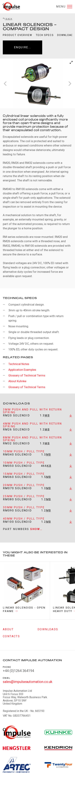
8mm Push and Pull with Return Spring (32, 439)
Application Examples (22, 369)
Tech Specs (45, 35)
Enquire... (22, 47)
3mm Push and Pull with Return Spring (32, 411)
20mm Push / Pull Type (23, 485)
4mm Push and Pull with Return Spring (32, 425)
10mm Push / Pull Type (23, 451)
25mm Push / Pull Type (23, 496)
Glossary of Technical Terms (26, 375)
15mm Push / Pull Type (23, 473)
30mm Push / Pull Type (23, 507)
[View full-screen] (71, 62)
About (8, 629)
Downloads (48, 629)
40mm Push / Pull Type (23, 518)
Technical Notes (18, 364)
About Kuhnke (17, 381)
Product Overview (17, 35)
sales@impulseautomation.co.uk (27, 682)
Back (8, 19)
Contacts (11, 636)
